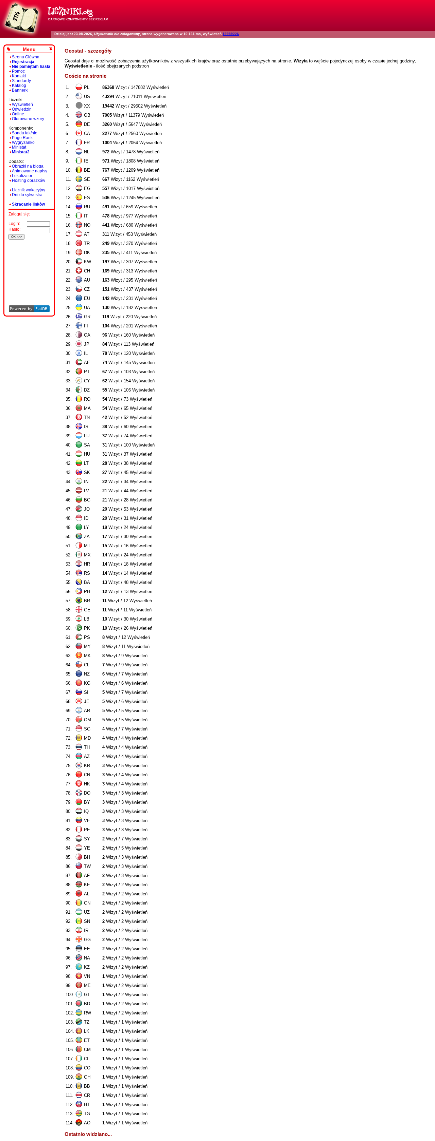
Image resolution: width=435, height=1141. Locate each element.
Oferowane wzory (28, 118)
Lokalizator (22, 175)
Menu (29, 49)
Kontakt (19, 76)
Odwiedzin (22, 109)
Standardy (21, 80)
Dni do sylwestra (27, 194)
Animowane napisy (29, 171)
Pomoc (18, 71)
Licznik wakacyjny (28, 190)
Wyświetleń (22, 104)
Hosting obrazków (28, 180)
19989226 (231, 34)
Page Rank (22, 137)
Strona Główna (25, 57)
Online (18, 114)
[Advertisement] (28, 263)
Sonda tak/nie (24, 133)
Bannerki (20, 90)
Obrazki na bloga (28, 166)
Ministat (19, 147)
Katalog (19, 85)
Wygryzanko (23, 142)
